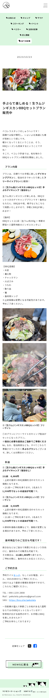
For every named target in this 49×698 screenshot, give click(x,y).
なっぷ (16, 575)
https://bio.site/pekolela (22, 600)
